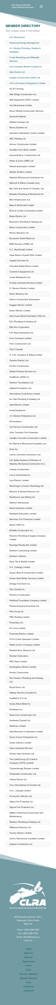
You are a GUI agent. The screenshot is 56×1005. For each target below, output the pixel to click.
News (28, 970)
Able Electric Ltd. (17, 72)
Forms (28, 965)
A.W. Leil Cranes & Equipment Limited (27, 83)
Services (28, 957)
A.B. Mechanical (17, 37)
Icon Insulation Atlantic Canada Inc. (26, 66)
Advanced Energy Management (24, 43)
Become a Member (28, 974)
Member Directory (28, 978)
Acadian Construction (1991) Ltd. (25, 77)
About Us (28, 953)
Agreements (28, 961)
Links (28, 982)
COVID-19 (28, 990)
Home (28, 949)
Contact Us (28, 986)
